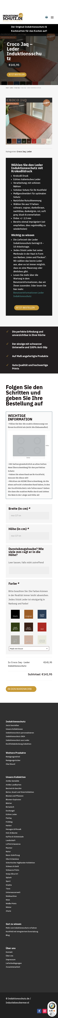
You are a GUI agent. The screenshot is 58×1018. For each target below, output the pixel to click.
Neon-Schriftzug (13, 855)
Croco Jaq (17, 87)
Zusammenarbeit (13, 967)
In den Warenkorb (20, 689)
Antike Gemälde (12, 781)
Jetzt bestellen (17, 74)
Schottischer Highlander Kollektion (20, 863)
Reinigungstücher (13, 760)
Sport (8, 881)
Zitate (8, 911)
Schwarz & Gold (12, 866)
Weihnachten (11, 896)
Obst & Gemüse (12, 859)
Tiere (8, 889)
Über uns (9, 956)
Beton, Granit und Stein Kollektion (20, 792)
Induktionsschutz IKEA (15, 736)
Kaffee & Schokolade (15, 837)
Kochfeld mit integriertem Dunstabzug (22, 931)
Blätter (9, 803)
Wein (8, 900)
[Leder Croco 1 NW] (29, 143)
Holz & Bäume (11, 833)
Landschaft (10, 840)
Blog (8, 935)
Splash (8, 877)
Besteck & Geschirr (14, 788)
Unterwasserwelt (13, 892)
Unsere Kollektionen (14, 729)
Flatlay (9, 818)
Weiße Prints (11, 903)
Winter (8, 907)
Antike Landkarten (13, 785)
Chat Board (10, 764)
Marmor (9, 848)
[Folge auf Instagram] (44, 1011)
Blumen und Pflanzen (14, 796)
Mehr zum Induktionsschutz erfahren (21, 928)
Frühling (9, 822)
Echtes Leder (11, 814)
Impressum (10, 959)
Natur (8, 851)
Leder (11, 87)
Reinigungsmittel (13, 757)
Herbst (9, 825)
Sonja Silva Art (12, 874)
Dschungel (10, 811)
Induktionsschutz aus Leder (17, 740)
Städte (9, 885)
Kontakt (9, 952)
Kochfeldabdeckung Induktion (18, 744)
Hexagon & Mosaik (13, 829)
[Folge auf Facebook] (39, 1011)
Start (7, 87)
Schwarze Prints (12, 870)
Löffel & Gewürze (13, 844)
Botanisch (10, 807)
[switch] (52, 1014)
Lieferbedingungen (14, 963)
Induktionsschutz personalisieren (20, 733)
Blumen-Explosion (13, 799)
